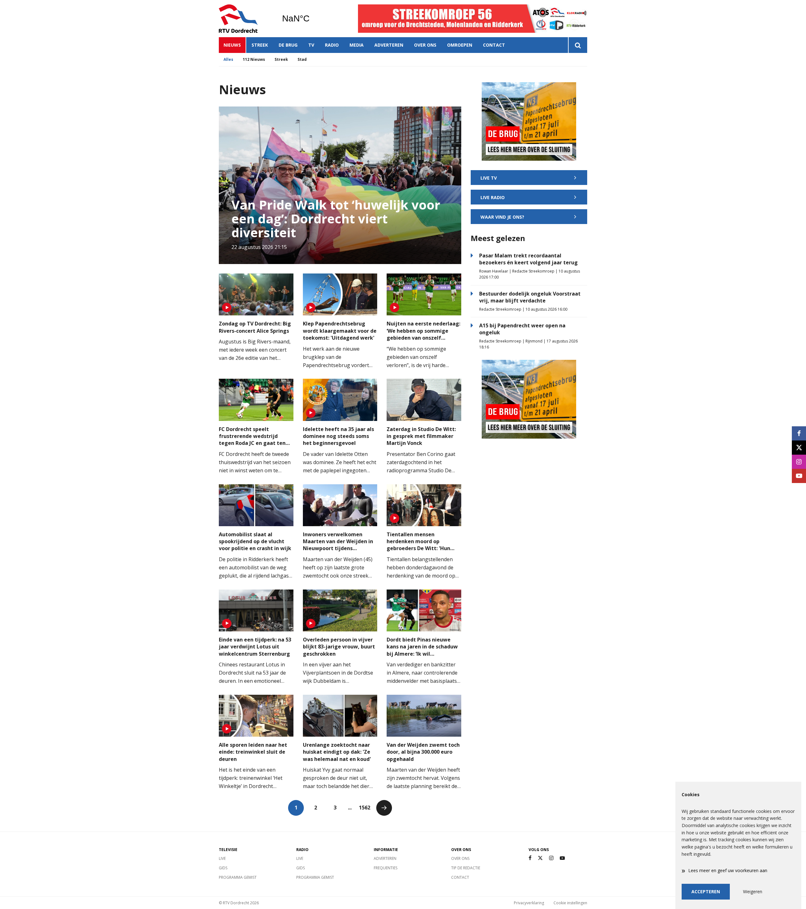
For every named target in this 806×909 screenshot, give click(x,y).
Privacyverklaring (529, 903)
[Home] (245, 18)
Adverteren (388, 45)
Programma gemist (238, 877)
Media (356, 45)
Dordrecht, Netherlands (312, 18)
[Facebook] (530, 858)
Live (222, 858)
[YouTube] (562, 858)
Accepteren (705, 892)
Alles (228, 59)
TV (311, 45)
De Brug (288, 45)
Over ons (425, 45)
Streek (260, 45)
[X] (540, 858)
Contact (494, 45)
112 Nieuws (254, 59)
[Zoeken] (577, 45)
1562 (364, 807)
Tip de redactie (465, 868)
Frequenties (385, 868)
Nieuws (232, 45)
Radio (332, 45)
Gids (223, 868)
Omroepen (459, 45)
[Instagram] (551, 858)
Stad (302, 59)
